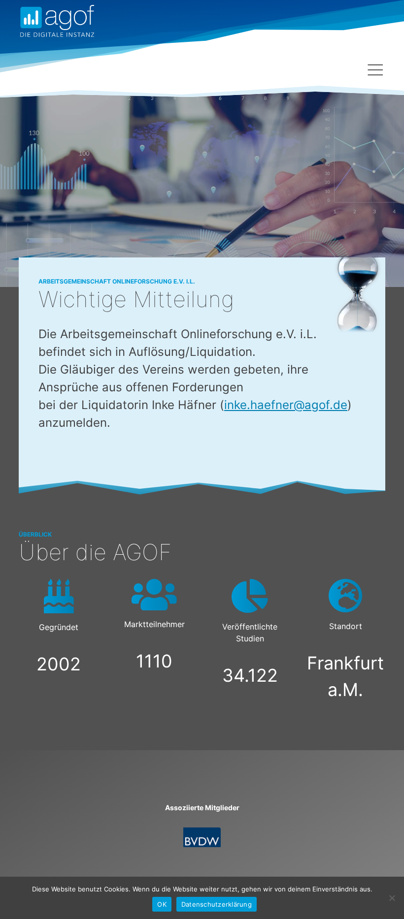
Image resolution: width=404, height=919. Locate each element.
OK (162, 904)
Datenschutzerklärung (216, 904)
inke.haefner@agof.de (285, 405)
